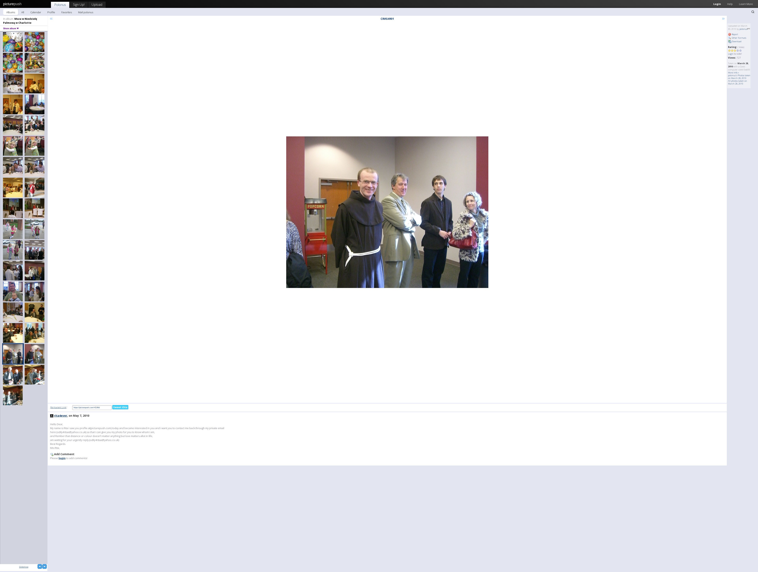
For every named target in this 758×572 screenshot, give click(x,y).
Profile (51, 12)
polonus (743, 28)
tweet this (120, 407)
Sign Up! (78, 4)
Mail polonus (85, 12)
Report (734, 34)
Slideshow (23, 566)
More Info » (733, 72)
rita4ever (60, 415)
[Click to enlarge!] (387, 212)
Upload (97, 4)
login (62, 458)
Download (736, 41)
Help (730, 4)
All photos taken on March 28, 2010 (737, 82)
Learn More (746, 4)
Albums (10, 12)
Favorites (66, 12)
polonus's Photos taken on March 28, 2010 (739, 77)
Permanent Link (58, 407)
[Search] (753, 12)
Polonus (60, 4)
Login (717, 4)
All (22, 12)
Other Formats (738, 37)
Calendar (35, 12)
